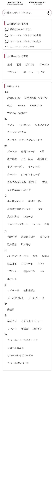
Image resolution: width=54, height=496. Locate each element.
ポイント (30, 64)
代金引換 (12, 236)
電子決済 (44, 236)
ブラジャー (13, 72)
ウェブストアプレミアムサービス (25, 139)
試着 (40, 208)
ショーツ (28, 216)
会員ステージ (28, 151)
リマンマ (12, 328)
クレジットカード (30, 174)
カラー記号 (27, 159)
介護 (42, 151)
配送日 (45, 255)
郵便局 (10, 309)
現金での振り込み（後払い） (22, 182)
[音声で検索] (48, 13)
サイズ (40, 72)
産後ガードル (35, 201)
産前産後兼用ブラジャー (20, 208)
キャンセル (34, 166)
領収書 (24, 328)
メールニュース (36, 298)
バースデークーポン (18, 255)
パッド (40, 263)
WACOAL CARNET (17, 113)
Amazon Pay (13, 97)
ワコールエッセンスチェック (22, 340)
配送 (18, 64)
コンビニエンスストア (19, 189)
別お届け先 (29, 271)
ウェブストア (42, 124)
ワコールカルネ (15, 347)
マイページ (13, 290)
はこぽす (12, 263)
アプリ (10, 124)
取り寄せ (26, 244)
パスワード (27, 263)
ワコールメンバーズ (18, 363)
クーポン (44, 64)
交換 (44, 182)
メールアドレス (15, 298)
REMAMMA (36, 105)
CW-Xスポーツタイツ (36, 97)
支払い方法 (13, 216)
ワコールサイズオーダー (20, 355)
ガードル (28, 72)
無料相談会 (29, 290)
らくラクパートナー (31, 321)
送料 (9, 64)
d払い (10, 105)
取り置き (12, 244)
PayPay (21, 105)
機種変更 (42, 159)
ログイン (37, 328)
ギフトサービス (15, 166)
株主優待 (12, 159)
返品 (42, 271)
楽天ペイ (12, 321)
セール (36, 224)
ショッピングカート (18, 224)
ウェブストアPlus (16, 132)
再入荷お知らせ (15, 201)
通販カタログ (28, 236)
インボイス (25, 124)
